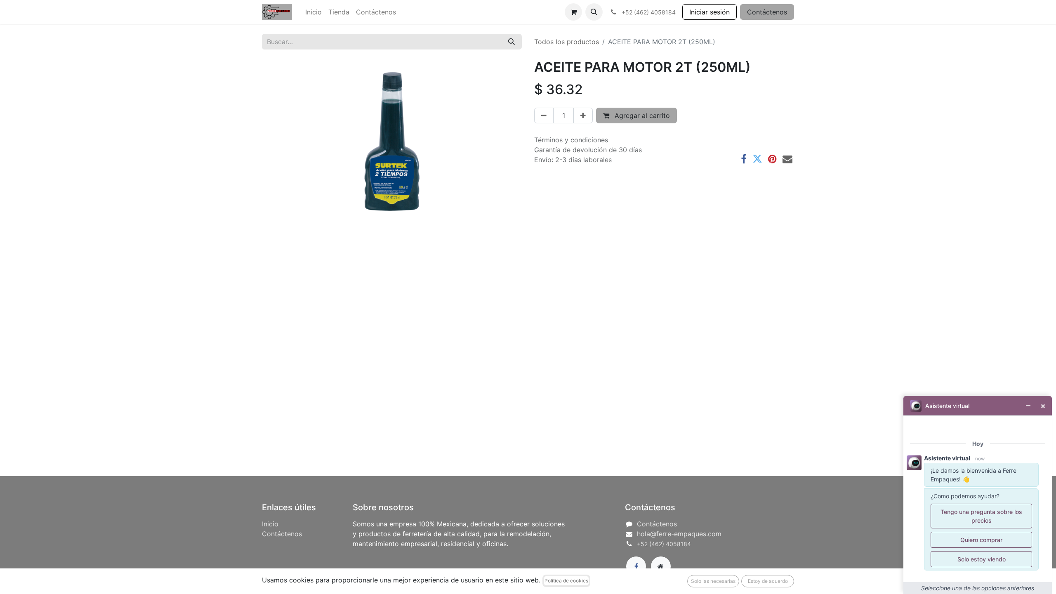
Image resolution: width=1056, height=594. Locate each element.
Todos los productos (566, 42)
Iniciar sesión (709, 12)
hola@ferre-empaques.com (679, 534)
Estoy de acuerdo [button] (768, 581)
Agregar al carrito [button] (641, 115)
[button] (594, 12)
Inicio (270, 524)
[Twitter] (757, 159)
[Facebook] (744, 159)
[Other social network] (661, 566)
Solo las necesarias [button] (713, 581)
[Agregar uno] (583, 115)
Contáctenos (767, 12)
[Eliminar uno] (544, 115)
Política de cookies (566, 581)
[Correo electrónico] (787, 159)
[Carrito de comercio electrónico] (573, 12)
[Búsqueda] (511, 42)
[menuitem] (313, 12)
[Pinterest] (772, 159)
